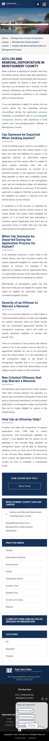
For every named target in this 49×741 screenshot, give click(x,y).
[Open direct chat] (42, 699)
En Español (37, 4)
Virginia (9, 656)
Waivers (9, 607)
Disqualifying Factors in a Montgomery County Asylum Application (19, 527)
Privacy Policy (20, 738)
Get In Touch (25, 486)
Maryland (10, 649)
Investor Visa (12, 585)
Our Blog (9, 722)
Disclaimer (32, 738)
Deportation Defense (15, 557)
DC (7, 641)
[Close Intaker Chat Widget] (46, 699)
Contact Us (9, 725)
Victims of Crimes (14, 600)
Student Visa (12, 592)
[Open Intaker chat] (19, 730)
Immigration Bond (14, 578)
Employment (12, 564)
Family (9, 571)
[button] (44, 5)
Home (5, 38)
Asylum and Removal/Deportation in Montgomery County (25, 514)
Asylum (9, 550)
